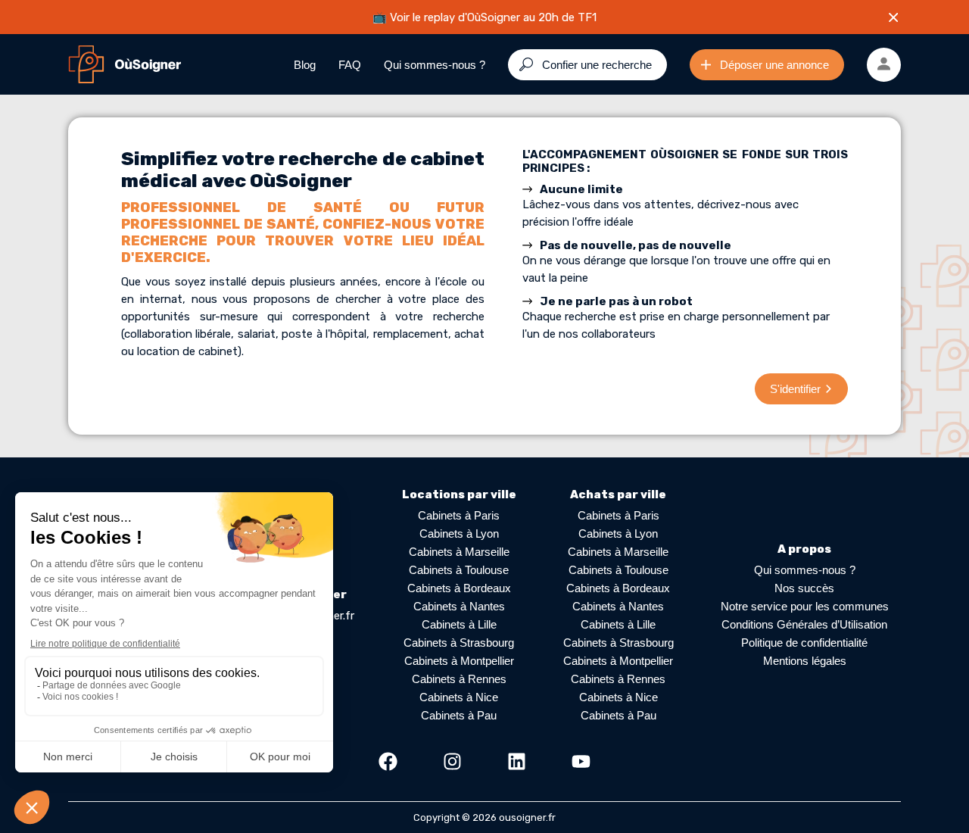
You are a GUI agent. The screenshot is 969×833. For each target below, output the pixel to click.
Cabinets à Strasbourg (458, 642)
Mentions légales (804, 660)
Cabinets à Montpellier (459, 660)
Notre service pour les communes (805, 606)
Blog (305, 64)
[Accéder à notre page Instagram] (452, 761)
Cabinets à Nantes (459, 606)
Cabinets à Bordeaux (459, 588)
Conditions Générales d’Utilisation (804, 624)
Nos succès (804, 588)
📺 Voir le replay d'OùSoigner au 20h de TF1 (484, 17)
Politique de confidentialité (804, 642)
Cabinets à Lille (459, 624)
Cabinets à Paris (459, 515)
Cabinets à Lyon (459, 533)
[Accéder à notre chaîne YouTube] (581, 761)
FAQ (349, 64)
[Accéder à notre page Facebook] (388, 761)
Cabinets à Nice (458, 697)
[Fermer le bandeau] (893, 17)
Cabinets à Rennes (459, 678)
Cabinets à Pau (459, 715)
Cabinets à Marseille (459, 551)
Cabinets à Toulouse (459, 569)
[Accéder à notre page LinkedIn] (516, 761)
